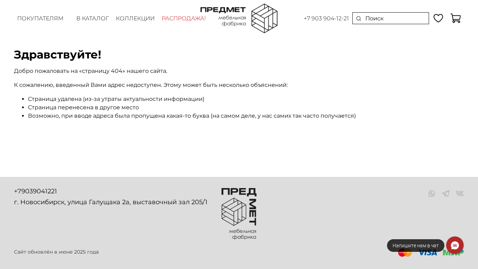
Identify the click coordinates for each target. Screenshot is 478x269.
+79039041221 (35, 191)
